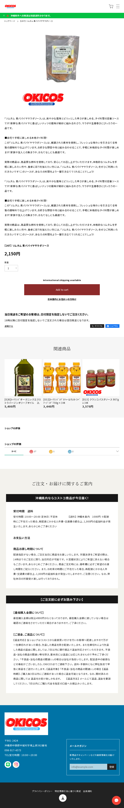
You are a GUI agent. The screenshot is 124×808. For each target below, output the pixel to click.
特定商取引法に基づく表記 (68, 791)
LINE (8, 764)
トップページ (10, 21)
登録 (111, 767)
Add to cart (62, 289)
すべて (13, 451)
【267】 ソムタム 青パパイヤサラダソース (36, 21)
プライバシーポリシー (42, 791)
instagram (16, 764)
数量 (7, 262)
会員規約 (87, 791)
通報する (9, 326)
